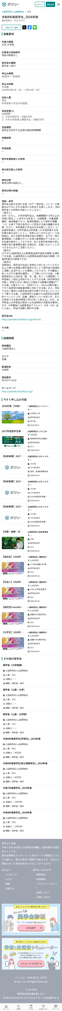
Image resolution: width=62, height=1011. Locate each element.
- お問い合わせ (42, 897)
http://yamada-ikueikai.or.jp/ (17, 391)
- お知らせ (9, 888)
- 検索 (7, 883)
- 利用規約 (40, 879)
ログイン (39, 4)
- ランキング (10, 874)
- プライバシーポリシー (46, 885)
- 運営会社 (40, 874)
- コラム (8, 879)
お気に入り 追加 (11, 27)
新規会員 (50, 4)
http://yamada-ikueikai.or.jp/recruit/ (21, 319)
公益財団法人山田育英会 (13, 11)
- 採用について (42, 892)
